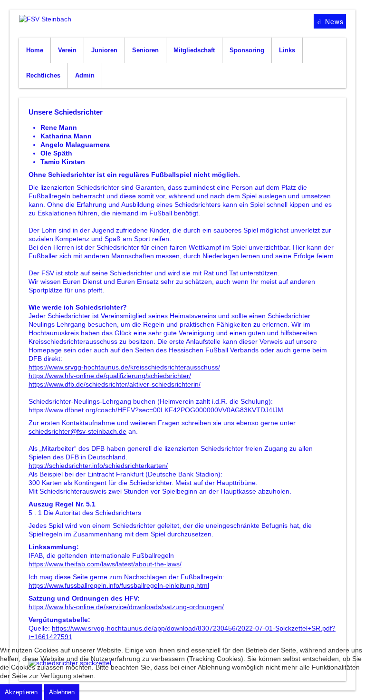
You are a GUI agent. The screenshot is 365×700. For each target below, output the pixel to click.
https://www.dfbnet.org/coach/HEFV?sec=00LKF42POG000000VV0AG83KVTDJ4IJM (156, 410)
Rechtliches (43, 75)
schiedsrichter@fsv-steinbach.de (77, 431)
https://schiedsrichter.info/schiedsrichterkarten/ (98, 465)
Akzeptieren (21, 692)
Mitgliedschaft (194, 50)
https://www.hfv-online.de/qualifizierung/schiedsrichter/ (110, 375)
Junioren (104, 50)
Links (287, 50)
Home (34, 50)
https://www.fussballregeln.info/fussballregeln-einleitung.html (119, 585)
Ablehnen (62, 692)
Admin (85, 75)
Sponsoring (247, 50)
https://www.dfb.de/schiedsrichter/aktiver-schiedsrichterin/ (115, 384)
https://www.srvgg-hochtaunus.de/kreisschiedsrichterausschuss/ (124, 367)
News (333, 21)
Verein (67, 50)
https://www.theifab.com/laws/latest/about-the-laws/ (105, 564)
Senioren (145, 50)
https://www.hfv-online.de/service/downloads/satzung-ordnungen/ (126, 607)
